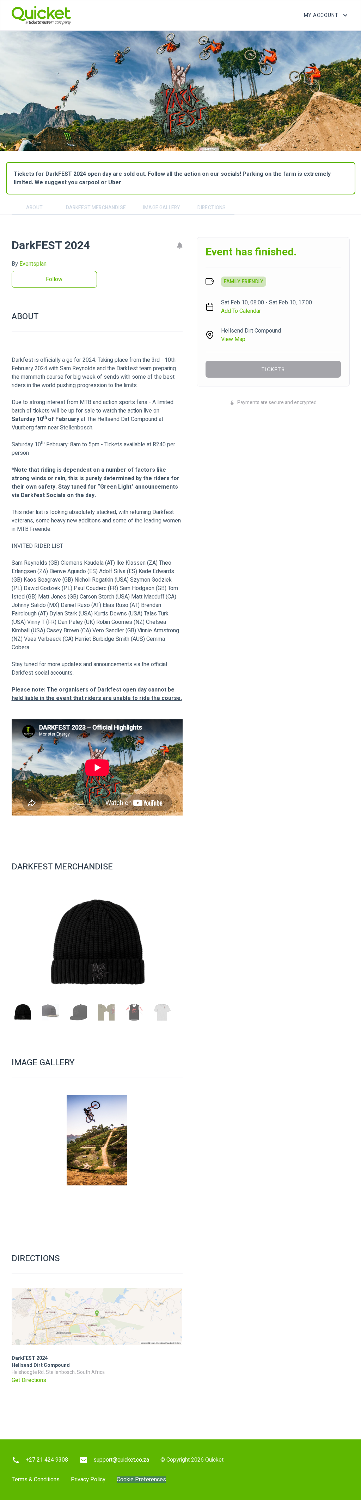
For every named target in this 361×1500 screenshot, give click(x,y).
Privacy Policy (88, 1479)
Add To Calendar (241, 311)
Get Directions (29, 1380)
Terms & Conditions (36, 1479)
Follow (54, 279)
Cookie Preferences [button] (141, 1479)
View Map (233, 339)
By (29, 264)
